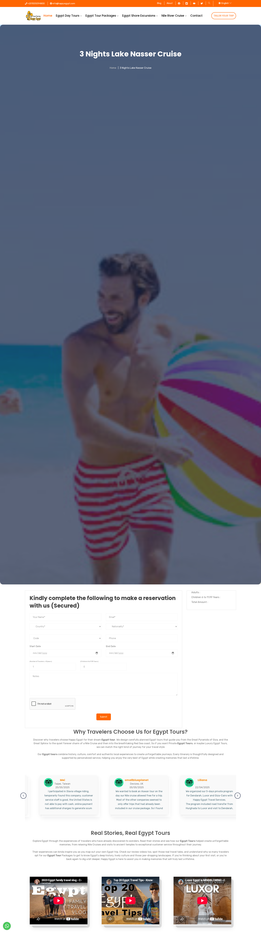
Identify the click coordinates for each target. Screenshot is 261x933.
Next (238, 796)
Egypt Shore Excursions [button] (139, 16)
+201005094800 (36, 3)
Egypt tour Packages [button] (101, 16)
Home (48, 16)
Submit (103, 717)
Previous (23, 796)
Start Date (35, 646)
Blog (159, 3)
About (170, 3)
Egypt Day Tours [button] (68, 16)
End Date (111, 646)
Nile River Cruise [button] (173, 16)
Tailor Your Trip (224, 15)
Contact (196, 16)
